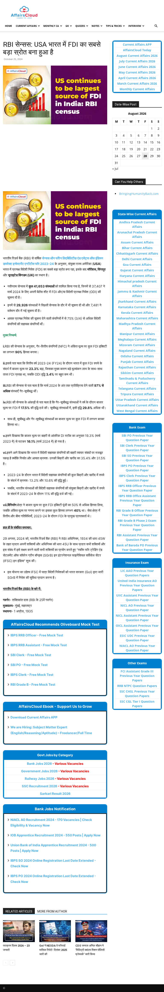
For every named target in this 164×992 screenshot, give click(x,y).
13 (138, 142)
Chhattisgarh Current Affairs (137, 253)
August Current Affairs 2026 (137, 56)
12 (131, 142)
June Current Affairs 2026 (137, 67)
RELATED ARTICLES (19, 911)
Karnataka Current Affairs (137, 307)
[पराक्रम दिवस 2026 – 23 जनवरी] (19, 931)
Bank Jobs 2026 (55, 764)
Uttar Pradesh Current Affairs (137, 400)
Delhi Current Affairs (137, 259)
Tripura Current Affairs (137, 394)
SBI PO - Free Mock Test (29, 665)
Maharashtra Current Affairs (137, 318)
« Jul (115, 169)
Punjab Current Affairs (137, 362)
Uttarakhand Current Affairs (137, 405)
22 (152, 149)
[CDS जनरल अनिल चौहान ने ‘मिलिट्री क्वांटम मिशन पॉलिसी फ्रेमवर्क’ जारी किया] (91, 931)
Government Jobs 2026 (55, 771)
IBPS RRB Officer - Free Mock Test (36, 635)
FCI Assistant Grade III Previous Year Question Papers (137, 675)
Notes (95, 25)
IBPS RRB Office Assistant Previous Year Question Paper (137, 500)
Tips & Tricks (114, 25)
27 (138, 156)
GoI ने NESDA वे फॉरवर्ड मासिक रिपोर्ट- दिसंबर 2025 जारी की (53, 950)
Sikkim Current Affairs (137, 373)
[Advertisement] (55, 160)
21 (145, 149)
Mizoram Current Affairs (137, 345)
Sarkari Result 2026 (55, 794)
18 (123, 149)
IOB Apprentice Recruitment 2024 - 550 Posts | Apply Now (55, 835)
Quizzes (80, 25)
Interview (134, 25)
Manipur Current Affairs (137, 334)
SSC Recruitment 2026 (55, 786)
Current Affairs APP (137, 44)
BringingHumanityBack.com (139, 194)
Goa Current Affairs (137, 265)
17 (116, 149)
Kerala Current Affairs (137, 313)
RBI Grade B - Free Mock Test (32, 684)
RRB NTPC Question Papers (137, 686)
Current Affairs (26, 25)
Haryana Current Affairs (137, 276)
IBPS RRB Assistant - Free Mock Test (38, 645)
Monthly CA (51, 25)
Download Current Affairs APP (33, 717)
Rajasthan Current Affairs (137, 367)
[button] (156, 26)
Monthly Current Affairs (137, 89)
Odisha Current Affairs (137, 356)
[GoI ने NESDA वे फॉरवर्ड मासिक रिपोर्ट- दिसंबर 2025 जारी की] (55, 931)
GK (67, 25)
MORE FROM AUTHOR (52, 911)
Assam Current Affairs (137, 242)
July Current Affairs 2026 (137, 61)
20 (138, 149)
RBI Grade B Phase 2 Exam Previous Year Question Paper (137, 525)
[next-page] (12, 962)
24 (116, 156)
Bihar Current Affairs (137, 248)
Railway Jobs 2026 (55, 779)
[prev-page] (5, 962)
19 (131, 149)
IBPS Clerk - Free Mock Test (31, 675)
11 (123, 142)
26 (131, 156)
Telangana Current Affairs (137, 388)
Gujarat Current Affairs (137, 270)
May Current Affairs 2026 (137, 72)
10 (116, 142)
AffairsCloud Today (137, 50)
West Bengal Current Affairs (137, 411)
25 (123, 156)
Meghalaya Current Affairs (137, 339)
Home (8, 25)
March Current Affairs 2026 (137, 83)
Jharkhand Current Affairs (137, 301)
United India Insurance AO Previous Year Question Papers (137, 585)
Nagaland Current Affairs (137, 351)
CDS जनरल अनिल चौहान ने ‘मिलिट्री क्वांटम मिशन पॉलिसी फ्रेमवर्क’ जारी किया (90, 950)
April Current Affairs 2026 (137, 78)
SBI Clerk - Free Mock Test (30, 655)
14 (145, 142)
